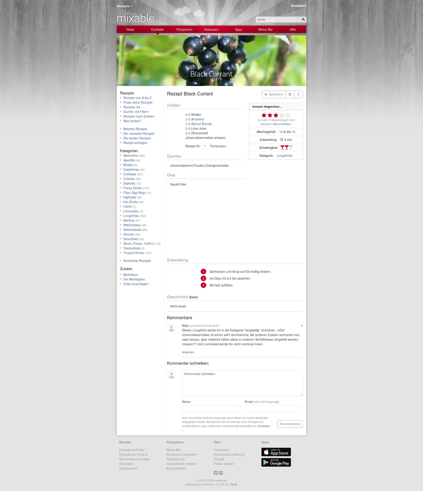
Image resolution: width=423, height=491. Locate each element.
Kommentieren (290, 424)
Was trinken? (132, 121)
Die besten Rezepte (137, 138)
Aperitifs (129, 160)
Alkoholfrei (130, 155)
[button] (298, 94)
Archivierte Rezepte (137, 260)
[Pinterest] (221, 473)
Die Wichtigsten (134, 279)
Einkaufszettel (176, 468)
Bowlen (128, 164)
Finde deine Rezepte (137, 102)
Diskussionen (128, 468)
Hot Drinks (130, 202)
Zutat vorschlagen (135, 284)
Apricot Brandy (201, 123)
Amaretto (197, 119)
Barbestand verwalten (182, 454)
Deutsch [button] (123, 6)
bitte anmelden (282, 124)
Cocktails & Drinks (131, 450)
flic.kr (234, 484)
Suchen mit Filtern (136, 111)
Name (186, 401)
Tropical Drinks (133, 252)
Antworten (188, 352)
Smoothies (130, 239)
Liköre (127, 206)
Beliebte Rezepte (135, 129)
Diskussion (211, 29)
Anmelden (298, 5)
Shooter (128, 234)
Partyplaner (184, 29)
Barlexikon (130, 274)
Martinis (128, 220)
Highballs (129, 197)
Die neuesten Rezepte (138, 133)
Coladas (129, 178)
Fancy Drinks (132, 188)
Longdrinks (284, 155)
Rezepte (127, 92)
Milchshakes (132, 225)
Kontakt (219, 459)
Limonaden (131, 211)
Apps (238, 29)
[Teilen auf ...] (289, 94)
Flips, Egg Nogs (134, 192)
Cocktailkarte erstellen (182, 463)
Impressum (222, 450)
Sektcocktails (132, 229)
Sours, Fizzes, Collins (138, 243)
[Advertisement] (235, 222)
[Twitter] (216, 473)
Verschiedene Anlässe (134, 459)
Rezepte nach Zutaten (138, 116)
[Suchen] (303, 19)
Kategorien (129, 150)
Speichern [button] (275, 94)
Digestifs (129, 183)
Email (262, 401)
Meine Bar (265, 29)
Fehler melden (224, 463)
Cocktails (157, 29)
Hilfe (293, 29)
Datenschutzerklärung (229, 454)
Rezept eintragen (135, 142)
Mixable (125, 442)
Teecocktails (132, 248)
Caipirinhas (131, 169)
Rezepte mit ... (133, 107)
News (130, 29)
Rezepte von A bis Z (137, 97)
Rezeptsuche (176, 459)
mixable (138, 18)
